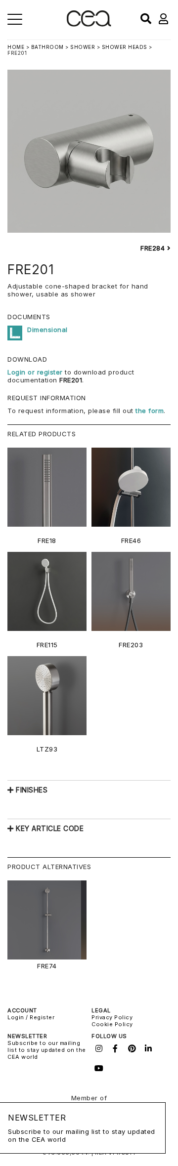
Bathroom (47, 47)
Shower (82, 47)
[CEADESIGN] (88, 24)
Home (15, 47)
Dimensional (47, 329)
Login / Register (30, 1017)
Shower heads (124, 47)
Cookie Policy (112, 1024)
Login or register (36, 372)
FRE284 (153, 248)
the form (149, 411)
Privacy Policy (112, 1017)
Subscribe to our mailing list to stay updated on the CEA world (46, 1050)
